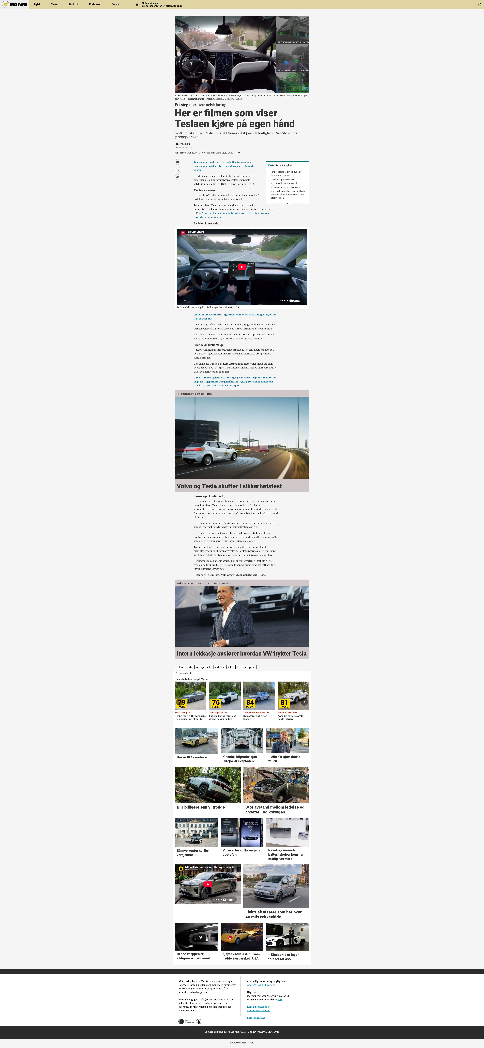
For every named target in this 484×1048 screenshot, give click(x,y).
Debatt (115, 4)
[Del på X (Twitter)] (177, 169)
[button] (179, 702)
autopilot (249, 667)
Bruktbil (73, 4)
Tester (54, 4)
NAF (280, 999)
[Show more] (288, 203)
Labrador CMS (238, 1031)
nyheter (219, 667)
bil (238, 667)
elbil (230, 667)
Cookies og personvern (217, 1031)
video (179, 667)
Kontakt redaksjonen (258, 1006)
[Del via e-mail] (177, 177)
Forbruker (95, 4)
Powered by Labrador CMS (242, 1043)
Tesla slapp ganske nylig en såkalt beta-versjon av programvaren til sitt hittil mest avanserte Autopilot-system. (225, 166)
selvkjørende (203, 667)
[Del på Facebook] (177, 162)
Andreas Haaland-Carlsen (261, 985)
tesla (189, 667)
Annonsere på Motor (258, 1010)
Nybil (37, 4)
